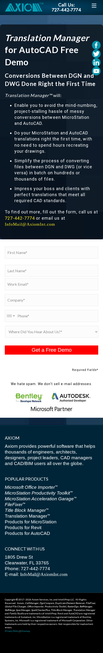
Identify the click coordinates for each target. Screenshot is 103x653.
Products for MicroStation (31, 521)
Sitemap (25, 630)
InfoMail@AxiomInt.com (30, 224)
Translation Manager (27, 516)
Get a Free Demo (52, 350)
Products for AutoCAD (27, 533)
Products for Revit (23, 527)
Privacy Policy (12, 630)
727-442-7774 (20, 218)
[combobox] (10, 316)
